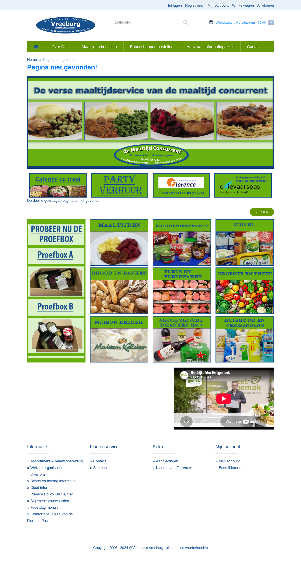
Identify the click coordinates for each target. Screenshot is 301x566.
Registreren (194, 5)
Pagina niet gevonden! (61, 60)
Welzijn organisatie (46, 468)
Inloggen (175, 5)
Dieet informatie (43, 488)
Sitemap (100, 468)
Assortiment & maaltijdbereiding (56, 461)
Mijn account (229, 461)
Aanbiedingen (167, 461)
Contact (99, 461)
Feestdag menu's (44, 507)
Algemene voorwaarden (49, 501)
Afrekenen (265, 5)
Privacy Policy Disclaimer (51, 494)
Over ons (38, 474)
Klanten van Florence (173, 468)
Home (32, 60)
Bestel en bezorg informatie (53, 481)
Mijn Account (218, 5)
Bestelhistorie (230, 468)
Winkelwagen (243, 5)
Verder (262, 212)
